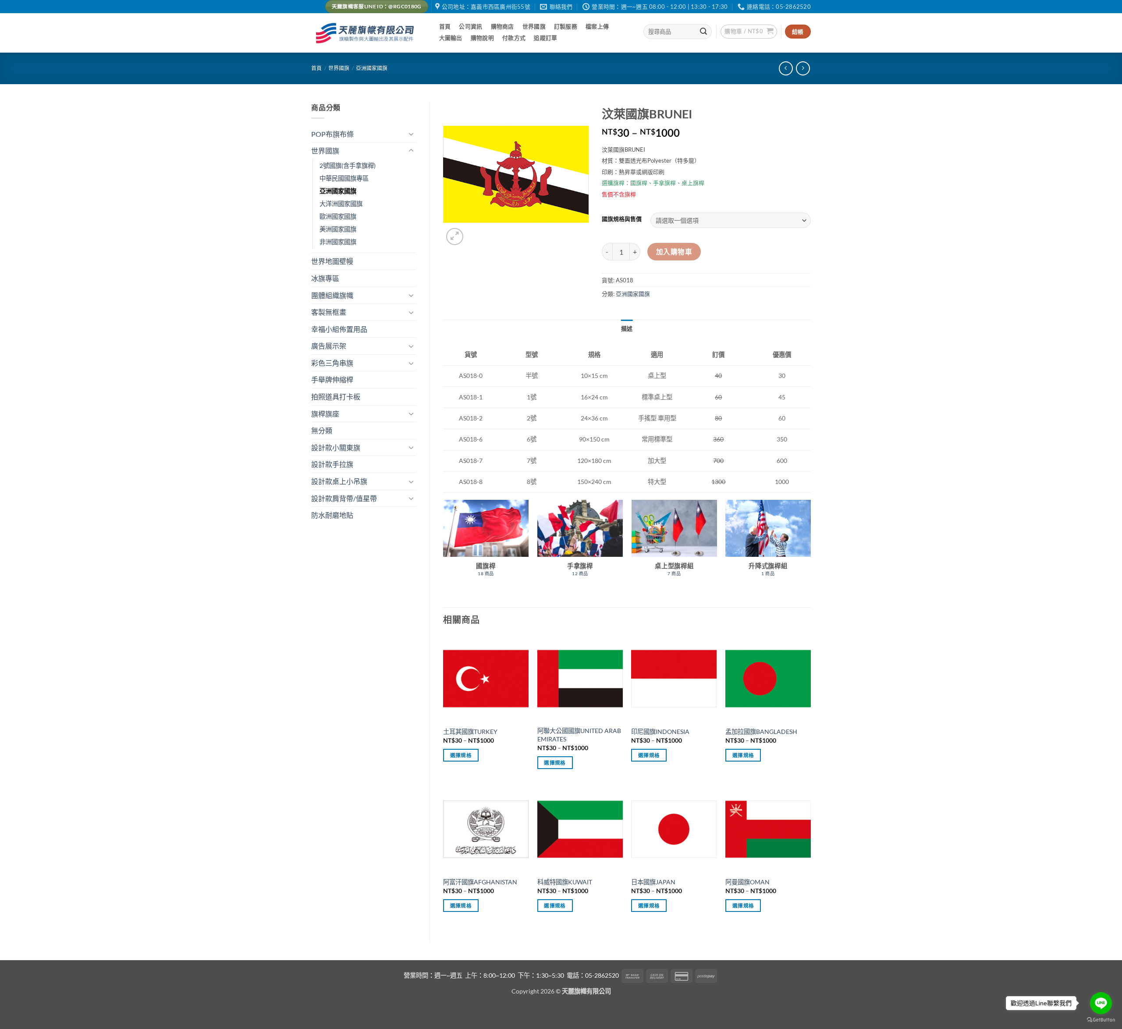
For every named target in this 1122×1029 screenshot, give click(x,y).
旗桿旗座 (325, 413)
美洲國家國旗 (338, 229)
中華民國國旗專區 (344, 178)
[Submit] (703, 31)
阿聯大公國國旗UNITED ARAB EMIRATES (579, 735)
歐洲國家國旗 (338, 216)
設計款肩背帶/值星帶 (344, 498)
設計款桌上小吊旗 (339, 481)
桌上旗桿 (693, 182)
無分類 (321, 430)
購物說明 (482, 37)
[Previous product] (803, 68)
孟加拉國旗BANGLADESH (761, 731)
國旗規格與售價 (622, 219)
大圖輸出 (450, 37)
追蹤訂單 (545, 37)
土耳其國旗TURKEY (470, 731)
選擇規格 (461, 755)
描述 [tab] (627, 328)
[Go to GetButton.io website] (1101, 1020)
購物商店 (502, 26)
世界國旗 (534, 26)
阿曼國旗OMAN (747, 882)
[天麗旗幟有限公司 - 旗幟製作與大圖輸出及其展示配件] (366, 33)
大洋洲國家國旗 (341, 203)
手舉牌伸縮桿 (332, 379)
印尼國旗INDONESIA (660, 731)
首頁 (445, 26)
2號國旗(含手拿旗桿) (348, 165)
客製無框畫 (328, 312)
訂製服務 (565, 26)
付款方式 (513, 37)
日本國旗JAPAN (653, 882)
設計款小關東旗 (335, 447)
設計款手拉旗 (332, 464)
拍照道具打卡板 (335, 396)
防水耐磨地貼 (332, 515)
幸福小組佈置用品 (339, 329)
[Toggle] (411, 133)
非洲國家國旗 (338, 242)
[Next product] (785, 68)
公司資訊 (470, 26)
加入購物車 (674, 252)
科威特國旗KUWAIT (564, 882)
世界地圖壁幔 (332, 261)
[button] (749, 32)
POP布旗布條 (332, 134)
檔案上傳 (597, 26)
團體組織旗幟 (332, 295)
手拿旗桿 (664, 182)
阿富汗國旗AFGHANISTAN (480, 882)
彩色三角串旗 (332, 363)
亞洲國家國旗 (371, 68)
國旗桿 (638, 182)
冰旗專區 (325, 278)
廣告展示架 (328, 346)
